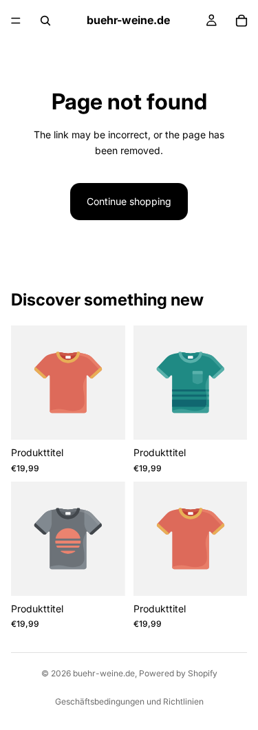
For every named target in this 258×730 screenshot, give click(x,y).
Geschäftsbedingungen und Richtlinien (129, 701)
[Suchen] (45, 21)
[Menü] (16, 20)
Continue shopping (129, 201)
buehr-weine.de (104, 673)
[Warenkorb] (241, 21)
